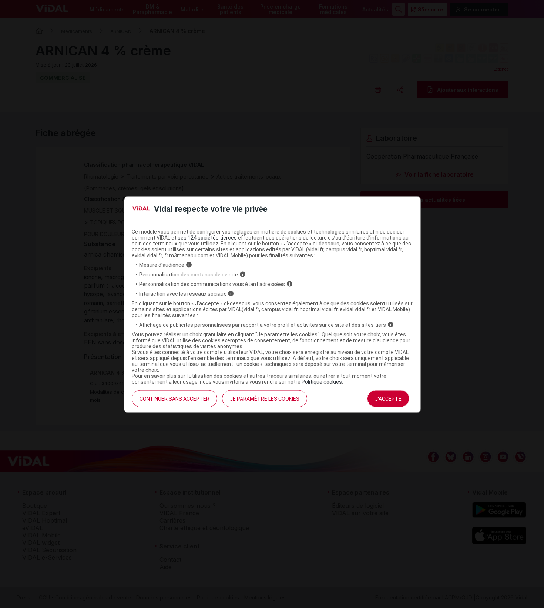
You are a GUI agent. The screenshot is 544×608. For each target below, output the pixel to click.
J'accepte (388, 398)
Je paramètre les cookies (264, 398)
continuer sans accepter (174, 398)
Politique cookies (322, 381)
